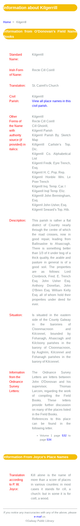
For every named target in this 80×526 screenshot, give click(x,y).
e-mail (38, 516)
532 (64, 435)
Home (7, 22)
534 (49, 439)
